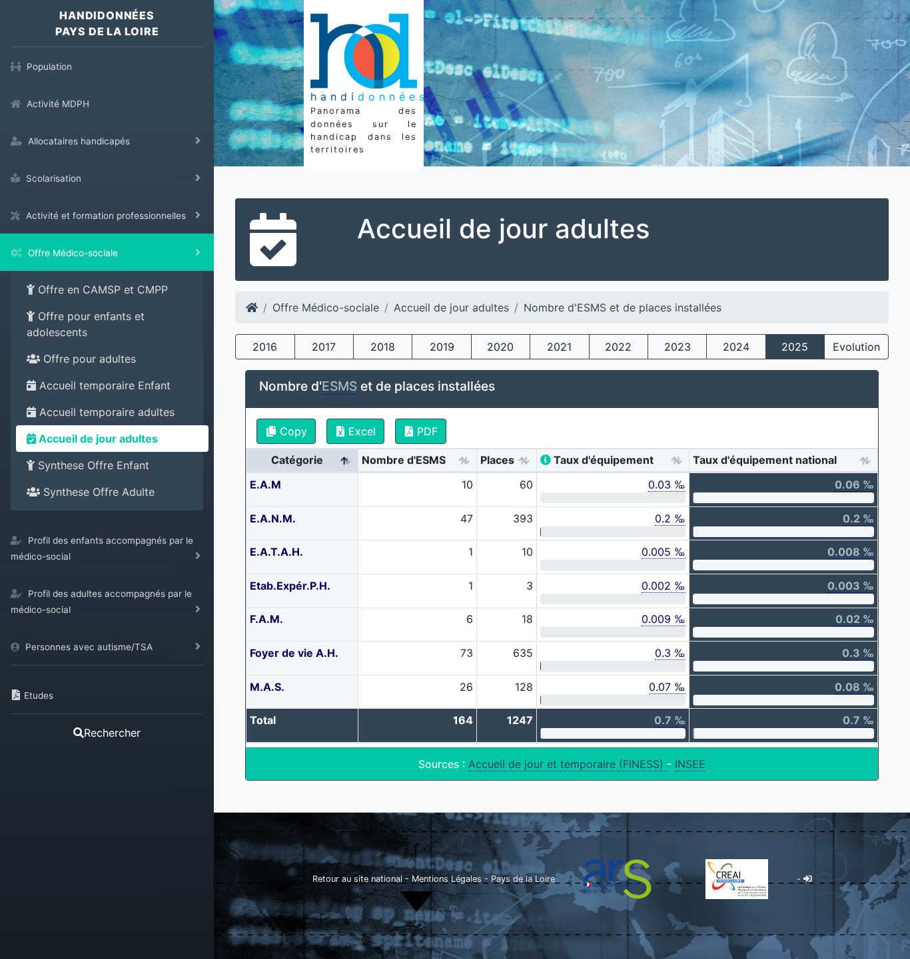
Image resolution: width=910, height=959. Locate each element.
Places (497, 460)
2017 (324, 346)
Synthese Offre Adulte (97, 491)
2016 (264, 346)
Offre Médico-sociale (325, 307)
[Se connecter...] (807, 879)
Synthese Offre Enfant (92, 465)
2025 (794, 346)
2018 (382, 346)
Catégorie (297, 460)
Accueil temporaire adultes (105, 412)
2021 (559, 346)
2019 (442, 346)
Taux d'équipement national (765, 460)
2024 (736, 346)
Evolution (856, 346)
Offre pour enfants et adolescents (86, 324)
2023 (677, 346)
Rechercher (112, 732)
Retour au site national (357, 879)
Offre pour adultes (88, 358)
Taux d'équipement (602, 460)
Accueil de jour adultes (97, 438)
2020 (500, 346)
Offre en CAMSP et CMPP (101, 289)
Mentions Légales (448, 879)
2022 (618, 346)
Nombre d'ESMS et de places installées (622, 307)
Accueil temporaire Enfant (103, 385)
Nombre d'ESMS (404, 460)
